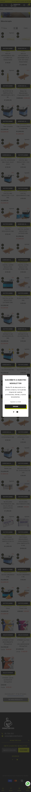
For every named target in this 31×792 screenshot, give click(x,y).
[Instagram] (17, 412)
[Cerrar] (28, 375)
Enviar (15, 406)
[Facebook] (14, 412)
